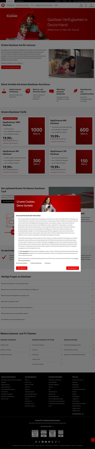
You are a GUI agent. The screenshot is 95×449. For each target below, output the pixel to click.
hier (42, 223)
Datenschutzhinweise (21, 263)
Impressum (47, 263)
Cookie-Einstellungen (36, 263)
